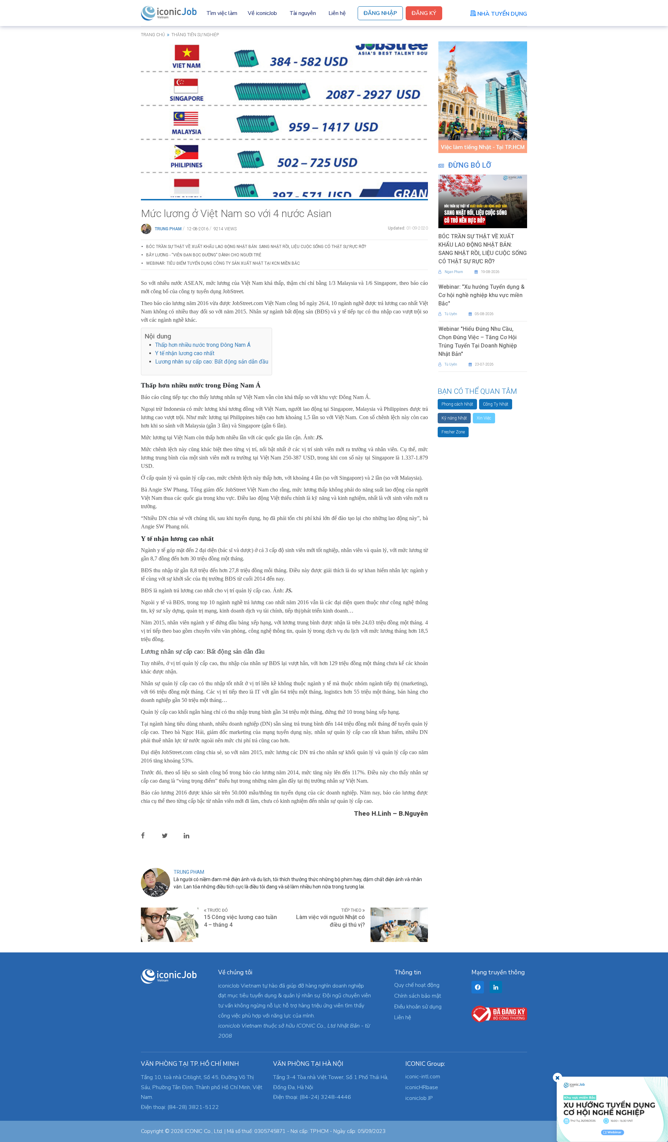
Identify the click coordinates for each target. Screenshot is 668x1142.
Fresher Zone (453, 432)
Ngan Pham (454, 272)
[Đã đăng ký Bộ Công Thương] (499, 1013)
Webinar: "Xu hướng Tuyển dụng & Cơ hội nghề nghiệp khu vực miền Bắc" (481, 295)
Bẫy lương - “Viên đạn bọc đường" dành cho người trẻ (203, 255)
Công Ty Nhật (495, 404)
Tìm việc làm (221, 13)
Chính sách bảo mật (417, 996)
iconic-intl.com (422, 1076)
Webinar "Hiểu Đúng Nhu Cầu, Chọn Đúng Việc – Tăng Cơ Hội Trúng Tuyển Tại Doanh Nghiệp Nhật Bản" (477, 341)
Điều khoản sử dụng (418, 1007)
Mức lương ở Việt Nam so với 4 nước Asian (236, 213)
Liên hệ (337, 13)
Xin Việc (484, 418)
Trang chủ (153, 34)
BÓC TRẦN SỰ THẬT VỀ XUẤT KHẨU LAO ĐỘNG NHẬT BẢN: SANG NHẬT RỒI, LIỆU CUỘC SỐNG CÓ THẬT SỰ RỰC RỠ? (256, 246)
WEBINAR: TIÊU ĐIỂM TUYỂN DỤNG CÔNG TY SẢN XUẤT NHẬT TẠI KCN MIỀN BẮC (223, 263)
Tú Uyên (451, 314)
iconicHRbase (421, 1087)
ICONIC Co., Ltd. (204, 1131)
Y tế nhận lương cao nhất (184, 353)
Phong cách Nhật (457, 404)
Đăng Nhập (380, 13)
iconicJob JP (419, 1098)
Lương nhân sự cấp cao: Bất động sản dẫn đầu (211, 361)
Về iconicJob (262, 13)
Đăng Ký (424, 13)
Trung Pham (168, 228)
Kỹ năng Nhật (454, 418)
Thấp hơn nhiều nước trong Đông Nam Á (202, 345)
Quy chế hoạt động (416, 985)
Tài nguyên (302, 13)
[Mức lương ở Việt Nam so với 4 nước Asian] (284, 120)
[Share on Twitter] (170, 835)
